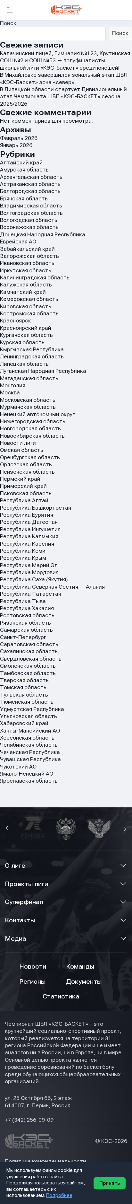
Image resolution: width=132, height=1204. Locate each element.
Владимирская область (31, 206)
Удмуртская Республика (32, 709)
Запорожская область (29, 256)
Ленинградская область (32, 357)
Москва (10, 393)
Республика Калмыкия (29, 536)
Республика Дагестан (29, 522)
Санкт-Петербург (23, 637)
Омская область (21, 450)
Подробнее (59, 1195)
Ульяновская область (28, 716)
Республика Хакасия (27, 608)
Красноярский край (25, 328)
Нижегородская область (32, 421)
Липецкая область (24, 364)
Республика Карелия (27, 544)
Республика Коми (22, 551)
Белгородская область (30, 191)
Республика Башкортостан (35, 508)
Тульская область (24, 695)
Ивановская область (27, 263)
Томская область (23, 687)
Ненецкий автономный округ (37, 414)
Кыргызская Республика (32, 350)
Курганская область (26, 335)
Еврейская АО (18, 242)
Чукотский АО (18, 767)
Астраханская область (30, 184)
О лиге (15, 865)
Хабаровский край (24, 723)
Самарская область (26, 630)
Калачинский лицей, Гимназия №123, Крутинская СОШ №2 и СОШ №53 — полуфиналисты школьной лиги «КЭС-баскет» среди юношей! (65, 60)
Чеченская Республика (30, 752)
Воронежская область (29, 227)
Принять (109, 1183)
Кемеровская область (29, 299)
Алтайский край (21, 163)
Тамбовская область (28, 673)
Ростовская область (27, 615)
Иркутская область (25, 271)
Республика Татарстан (30, 594)
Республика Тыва (23, 601)
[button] (8, 829)
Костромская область (29, 314)
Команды (80, 966)
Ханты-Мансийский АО (30, 731)
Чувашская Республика (30, 759)
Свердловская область (31, 659)
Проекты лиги (26, 884)
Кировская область (25, 306)
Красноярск (15, 321)
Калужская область (26, 285)
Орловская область (26, 464)
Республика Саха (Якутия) (34, 579)
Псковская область (26, 493)
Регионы (32, 981)
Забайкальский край (27, 249)
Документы (84, 981)
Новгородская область (30, 429)
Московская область (27, 400)
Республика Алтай (24, 500)
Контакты (20, 920)
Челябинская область (29, 745)
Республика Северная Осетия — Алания (52, 587)
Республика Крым (23, 558)
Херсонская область (27, 738)
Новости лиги (18, 443)
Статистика (61, 996)
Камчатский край (23, 292)
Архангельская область (31, 177)
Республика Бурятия (26, 515)
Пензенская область (27, 472)
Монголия (12, 385)
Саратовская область (29, 644)
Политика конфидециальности (45, 1161)
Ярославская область (29, 781)
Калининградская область (35, 278)
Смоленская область (28, 666)
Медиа (15, 938)
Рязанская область (25, 623)
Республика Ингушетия (30, 529)
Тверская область (24, 680)
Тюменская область (27, 702)
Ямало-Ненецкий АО (26, 774)
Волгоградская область (31, 213)
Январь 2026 (16, 145)
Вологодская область (28, 220)
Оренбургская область (30, 457)
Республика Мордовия (29, 572)
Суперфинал (24, 902)
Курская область (22, 342)
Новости (32, 966)
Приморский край (23, 486)
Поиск (8, 23)
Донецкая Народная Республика (42, 235)
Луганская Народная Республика (43, 371)
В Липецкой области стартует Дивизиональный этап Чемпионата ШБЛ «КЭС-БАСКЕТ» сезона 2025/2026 (63, 96)
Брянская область (24, 199)
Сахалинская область (29, 651)
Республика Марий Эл (29, 565)
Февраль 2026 (18, 138)
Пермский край (20, 479)
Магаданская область (29, 378)
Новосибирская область (32, 436)
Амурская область (24, 170)
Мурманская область (28, 407)
